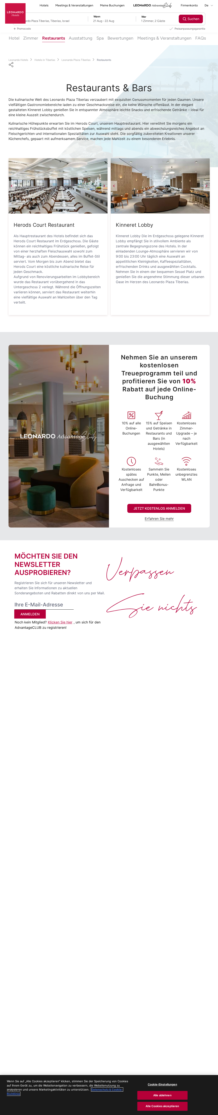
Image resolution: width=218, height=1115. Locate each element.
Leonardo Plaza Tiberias (76, 59)
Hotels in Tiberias (44, 59)
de (207, 5)
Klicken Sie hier (60, 622)
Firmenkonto (189, 5)
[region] (109, 1095)
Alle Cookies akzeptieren (162, 1106)
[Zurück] (12, 186)
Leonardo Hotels (18, 59)
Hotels (44, 5)
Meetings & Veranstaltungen (74, 5)
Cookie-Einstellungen (162, 1084)
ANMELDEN (30, 614)
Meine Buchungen (112, 5)
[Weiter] (104, 186)
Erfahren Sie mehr (159, 518)
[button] (58, 186)
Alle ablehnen (162, 1095)
